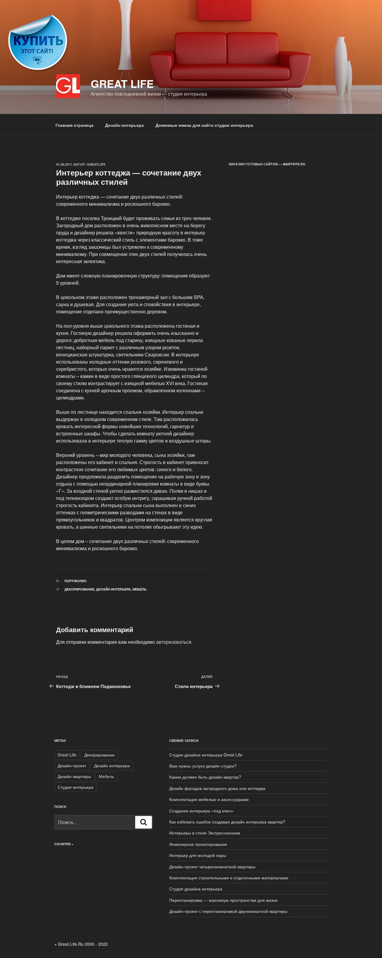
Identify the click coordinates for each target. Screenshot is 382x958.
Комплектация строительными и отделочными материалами (228, 878)
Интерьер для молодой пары (197, 855)
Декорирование (79, 589)
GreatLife (96, 164)
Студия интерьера (75, 787)
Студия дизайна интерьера (196, 889)
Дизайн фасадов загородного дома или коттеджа (217, 788)
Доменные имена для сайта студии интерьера (204, 125)
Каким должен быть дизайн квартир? (205, 777)
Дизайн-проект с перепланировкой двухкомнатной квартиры (228, 911)
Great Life (122, 83)
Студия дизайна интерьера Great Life (205, 755)
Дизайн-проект (72, 765)
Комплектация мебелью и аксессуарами (209, 799)
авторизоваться (173, 641)
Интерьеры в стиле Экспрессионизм (204, 833)
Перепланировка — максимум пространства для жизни (223, 900)
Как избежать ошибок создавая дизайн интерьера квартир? (227, 822)
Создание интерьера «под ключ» (201, 811)
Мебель (140, 589)
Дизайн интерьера (124, 125)
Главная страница (74, 125)
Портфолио (75, 581)
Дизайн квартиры (74, 776)
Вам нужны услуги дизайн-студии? (203, 766)
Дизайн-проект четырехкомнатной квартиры (212, 866)
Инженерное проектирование (198, 844)
